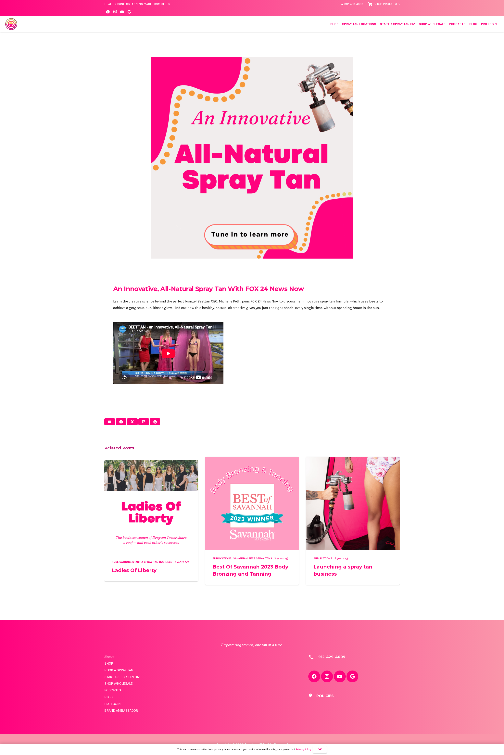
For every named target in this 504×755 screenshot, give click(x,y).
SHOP (108, 663)
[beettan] (11, 24)
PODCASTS (112, 690)
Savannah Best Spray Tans (252, 558)
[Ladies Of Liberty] (151, 463)
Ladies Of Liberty (134, 570)
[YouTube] (122, 11)
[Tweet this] (132, 421)
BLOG (108, 697)
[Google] (129, 11)
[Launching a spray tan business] (353, 460)
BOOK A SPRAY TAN (118, 670)
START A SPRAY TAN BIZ (122, 677)
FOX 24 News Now (274, 289)
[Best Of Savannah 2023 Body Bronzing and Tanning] (252, 460)
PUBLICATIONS (121, 562)
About (109, 657)
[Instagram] (115, 11)
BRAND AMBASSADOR (121, 710)
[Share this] (121, 421)
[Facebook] (107, 11)
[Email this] (109, 421)
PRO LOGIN (112, 704)
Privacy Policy (303, 749)
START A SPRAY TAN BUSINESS (152, 562)
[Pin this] (155, 421)
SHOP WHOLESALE (118, 683)
